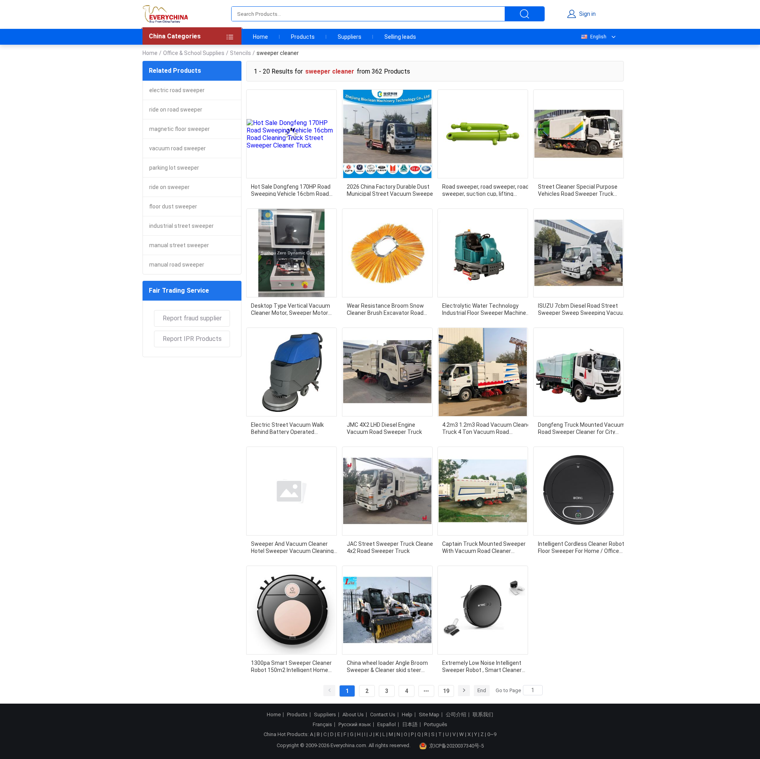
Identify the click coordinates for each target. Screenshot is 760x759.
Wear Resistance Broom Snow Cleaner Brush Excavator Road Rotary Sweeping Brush (385, 309)
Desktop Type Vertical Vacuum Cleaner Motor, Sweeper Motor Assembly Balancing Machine (290, 309)
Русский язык (354, 724)
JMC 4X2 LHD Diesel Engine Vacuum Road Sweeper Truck (384, 428)
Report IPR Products (192, 339)
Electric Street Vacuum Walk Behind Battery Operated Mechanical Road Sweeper (287, 428)
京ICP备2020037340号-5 (456, 746)
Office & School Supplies (193, 53)
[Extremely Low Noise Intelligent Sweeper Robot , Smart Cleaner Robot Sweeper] (483, 610)
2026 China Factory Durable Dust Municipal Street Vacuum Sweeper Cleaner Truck (391, 190)
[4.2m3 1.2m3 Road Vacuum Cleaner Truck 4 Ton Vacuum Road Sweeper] (483, 372)
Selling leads (400, 37)
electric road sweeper (177, 90)
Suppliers (349, 37)
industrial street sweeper (181, 226)
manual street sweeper (179, 245)
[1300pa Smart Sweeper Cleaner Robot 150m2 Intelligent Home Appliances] (291, 610)
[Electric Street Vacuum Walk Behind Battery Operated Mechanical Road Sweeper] (291, 372)
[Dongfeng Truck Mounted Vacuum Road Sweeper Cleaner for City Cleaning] (578, 372)
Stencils (240, 53)
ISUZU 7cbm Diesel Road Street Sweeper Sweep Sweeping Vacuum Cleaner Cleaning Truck (583, 309)
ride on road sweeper (175, 109)
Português (435, 724)
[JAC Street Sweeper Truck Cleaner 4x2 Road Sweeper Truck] (387, 491)
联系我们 (483, 714)
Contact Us (382, 714)
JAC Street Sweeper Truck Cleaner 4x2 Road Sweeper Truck (391, 547)
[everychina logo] (165, 14)
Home (260, 37)
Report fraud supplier (192, 318)
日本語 (410, 724)
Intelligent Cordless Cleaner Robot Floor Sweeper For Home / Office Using (581, 547)
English (598, 37)
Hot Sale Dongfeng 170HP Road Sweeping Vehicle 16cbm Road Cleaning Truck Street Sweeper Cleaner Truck (291, 190)
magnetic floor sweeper (179, 129)
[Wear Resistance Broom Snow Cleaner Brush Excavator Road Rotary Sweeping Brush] (387, 253)
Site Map (429, 714)
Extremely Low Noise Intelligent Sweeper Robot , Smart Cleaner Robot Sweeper (482, 666)
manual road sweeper (176, 264)
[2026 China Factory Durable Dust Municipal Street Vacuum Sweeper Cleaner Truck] (387, 134)
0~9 (491, 734)
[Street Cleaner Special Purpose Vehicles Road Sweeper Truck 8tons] (578, 134)
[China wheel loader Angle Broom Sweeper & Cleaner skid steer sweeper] (387, 610)
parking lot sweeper (174, 168)
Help (407, 714)
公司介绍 (456, 714)
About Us (353, 714)
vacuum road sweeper (177, 148)
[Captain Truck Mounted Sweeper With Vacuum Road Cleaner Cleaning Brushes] (483, 491)
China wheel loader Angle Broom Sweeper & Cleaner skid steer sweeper (387, 666)
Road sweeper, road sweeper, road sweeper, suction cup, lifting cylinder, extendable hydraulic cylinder (485, 190)
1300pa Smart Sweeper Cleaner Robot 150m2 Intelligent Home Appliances (291, 666)
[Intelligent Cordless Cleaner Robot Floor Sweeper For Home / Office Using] (578, 491)
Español (386, 724)
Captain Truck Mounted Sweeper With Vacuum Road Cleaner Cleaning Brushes (484, 547)
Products (303, 37)
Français (322, 724)
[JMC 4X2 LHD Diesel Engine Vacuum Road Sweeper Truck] (387, 372)
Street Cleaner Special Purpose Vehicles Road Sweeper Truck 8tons (578, 190)
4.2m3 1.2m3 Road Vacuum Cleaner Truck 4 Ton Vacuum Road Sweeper (487, 428)
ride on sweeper (169, 187)
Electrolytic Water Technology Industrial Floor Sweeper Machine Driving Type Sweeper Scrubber (484, 309)
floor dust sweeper (173, 206)
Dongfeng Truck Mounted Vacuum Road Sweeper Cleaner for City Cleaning (581, 428)
